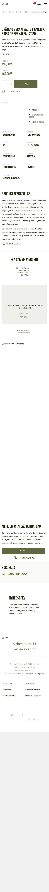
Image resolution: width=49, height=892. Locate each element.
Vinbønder (6, 689)
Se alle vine (24, 331)
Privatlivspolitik (8, 695)
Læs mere (6, 54)
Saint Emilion (9, 156)
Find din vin (7, 683)
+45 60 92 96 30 (24, 649)
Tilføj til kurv (26, 84)
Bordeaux (31, 156)
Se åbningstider (38, 673)
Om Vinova (29, 683)
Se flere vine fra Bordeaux (14, 574)
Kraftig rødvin (9, 167)
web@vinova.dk (24, 643)
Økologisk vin (9, 134)
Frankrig (19, 12)
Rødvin (11, 12)
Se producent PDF (26, 557)
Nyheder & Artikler (32, 689)
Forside (4, 12)
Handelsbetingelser (32, 695)
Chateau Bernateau (11, 178)
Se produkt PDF (13, 243)
